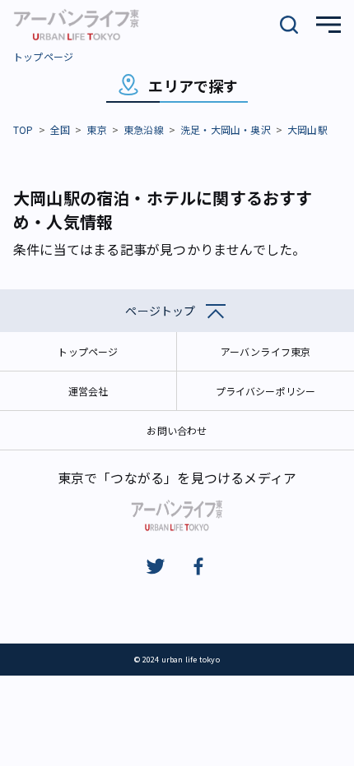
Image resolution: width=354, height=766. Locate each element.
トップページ (43, 56)
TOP (23, 129)
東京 (96, 129)
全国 (60, 129)
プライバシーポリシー (266, 391)
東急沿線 (143, 129)
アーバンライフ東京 (266, 351)
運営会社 (88, 391)
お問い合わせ (177, 430)
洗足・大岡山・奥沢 (225, 129)
